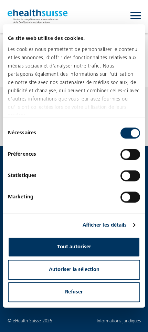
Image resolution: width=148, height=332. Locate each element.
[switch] (130, 154)
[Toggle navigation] (135, 16)
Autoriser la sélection (74, 269)
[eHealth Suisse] (38, 16)
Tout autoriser (74, 247)
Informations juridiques (119, 321)
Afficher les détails (105, 225)
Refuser (74, 292)
